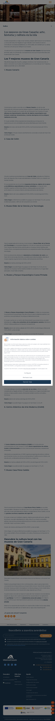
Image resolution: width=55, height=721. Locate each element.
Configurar (27, 373)
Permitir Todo (27, 382)
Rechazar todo (27, 377)
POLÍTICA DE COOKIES (30, 368)
